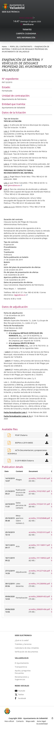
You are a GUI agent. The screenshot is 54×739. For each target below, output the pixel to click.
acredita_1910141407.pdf (39, 478)
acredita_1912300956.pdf (39, 583)
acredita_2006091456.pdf (39, 609)
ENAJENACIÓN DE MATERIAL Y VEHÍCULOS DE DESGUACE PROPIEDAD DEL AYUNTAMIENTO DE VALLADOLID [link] (25, 49)
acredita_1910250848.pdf (39, 518)
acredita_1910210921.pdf (39, 491)
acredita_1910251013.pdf (39, 532)
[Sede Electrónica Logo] (14, 6)
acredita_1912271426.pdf (39, 571)
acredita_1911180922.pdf (39, 558)
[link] (27, 17)
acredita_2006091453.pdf (39, 596)
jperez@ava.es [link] (14, 185)
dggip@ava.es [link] (20, 295)
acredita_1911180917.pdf (39, 545)
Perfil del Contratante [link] (21, 46)
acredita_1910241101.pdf (39, 504)
